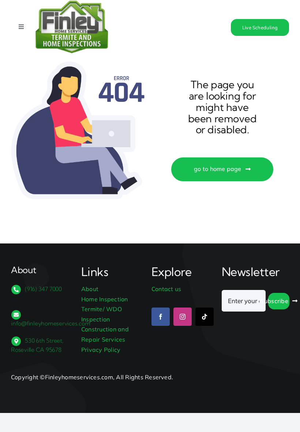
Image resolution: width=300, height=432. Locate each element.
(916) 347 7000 (43, 289)
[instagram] (182, 317)
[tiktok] (204, 317)
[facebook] (160, 317)
